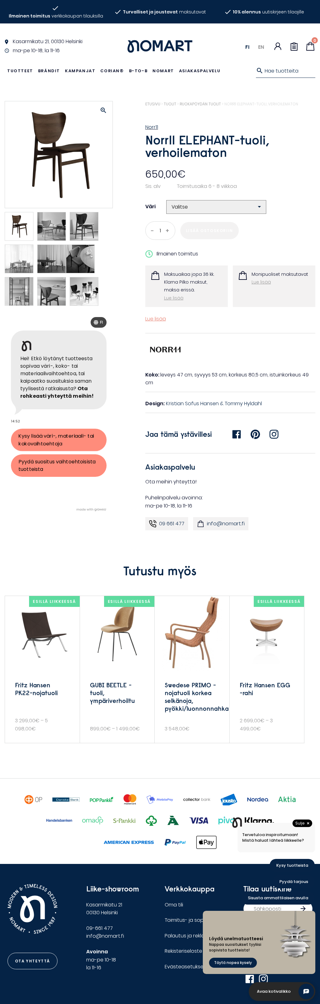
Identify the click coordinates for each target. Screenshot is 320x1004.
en (261, 47)
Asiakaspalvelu (199, 71)
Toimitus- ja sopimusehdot (197, 920)
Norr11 (151, 127)
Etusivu (152, 104)
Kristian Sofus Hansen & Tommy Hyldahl (214, 403)
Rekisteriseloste (183, 951)
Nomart (163, 71)
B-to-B (138, 71)
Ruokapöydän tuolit (200, 104)
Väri (150, 206)
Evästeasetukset (185, 966)
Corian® (112, 71)
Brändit (49, 71)
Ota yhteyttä (32, 961)
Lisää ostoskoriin (209, 230)
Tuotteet (20, 71)
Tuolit (170, 104)
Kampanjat (80, 71)
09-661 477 (99, 928)
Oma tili (174, 904)
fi (247, 47)
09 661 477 (171, 523)
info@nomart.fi (226, 523)
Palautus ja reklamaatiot (195, 935)
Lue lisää (173, 298)
